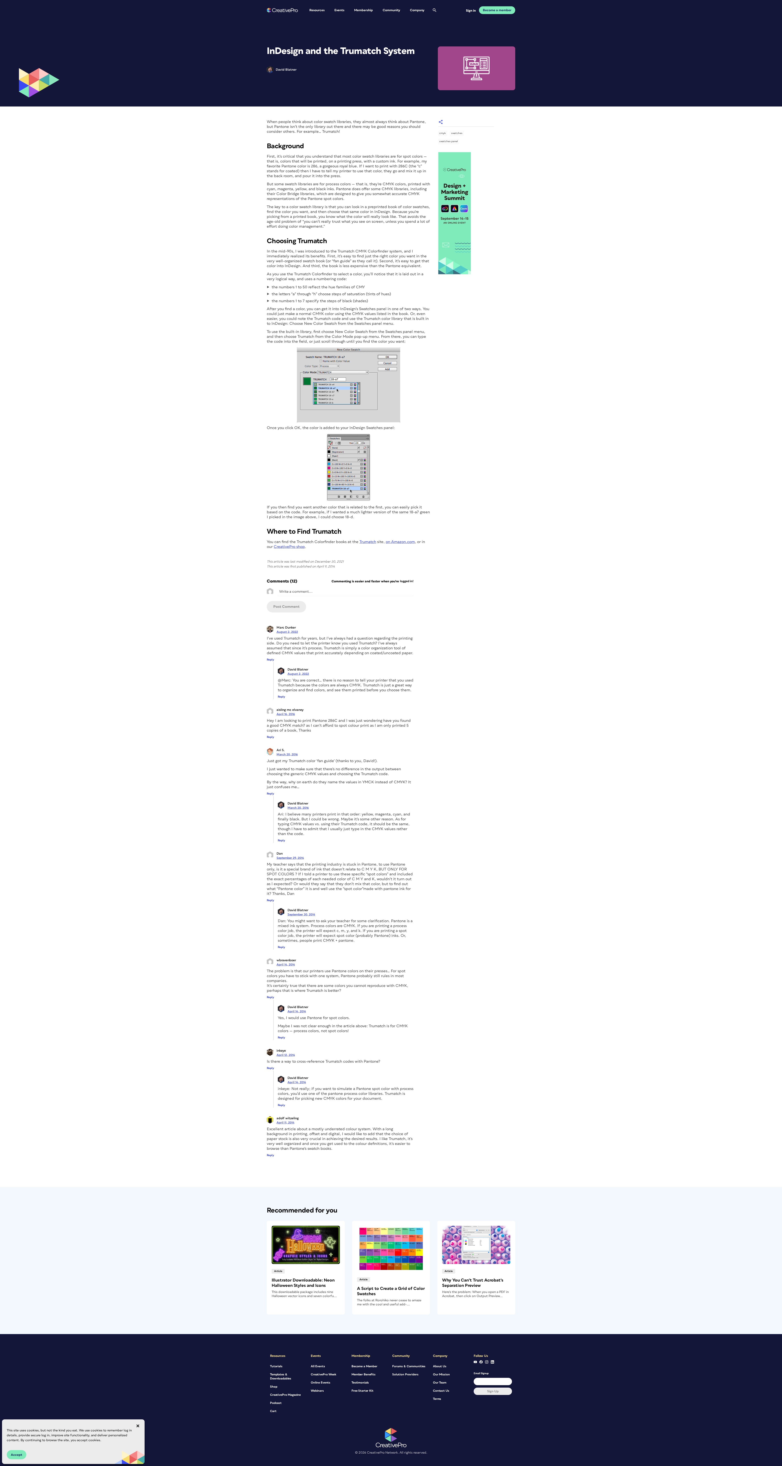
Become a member (497, 10)
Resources (317, 10)
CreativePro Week (323, 1374)
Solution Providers (405, 1374)
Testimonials (360, 1382)
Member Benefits (363, 1374)
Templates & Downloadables (280, 1376)
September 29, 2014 (290, 857)
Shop (273, 1386)
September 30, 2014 (301, 914)
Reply (270, 659)
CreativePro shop (289, 547)
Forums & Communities (408, 1366)
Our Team (439, 1382)
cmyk (442, 133)
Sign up (493, 1391)
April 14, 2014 (286, 964)
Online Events (320, 1382)
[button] (138, 1426)
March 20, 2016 (287, 754)
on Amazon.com (400, 542)
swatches (456, 133)
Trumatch (367, 542)
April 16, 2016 (286, 714)
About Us (439, 1366)
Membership (363, 10)
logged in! (406, 581)
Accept (16, 1454)
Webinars (317, 1390)
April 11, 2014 (285, 1122)
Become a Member (364, 1366)
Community (391, 10)
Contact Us (441, 1390)
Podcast (276, 1403)
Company (417, 10)
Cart (273, 1411)
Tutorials (276, 1366)
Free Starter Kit (362, 1390)
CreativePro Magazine (285, 1394)
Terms (437, 1398)
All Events (318, 1366)
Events (339, 10)
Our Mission (441, 1374)
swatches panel (448, 141)
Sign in (471, 10)
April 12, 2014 (286, 1055)
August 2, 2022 (287, 631)
